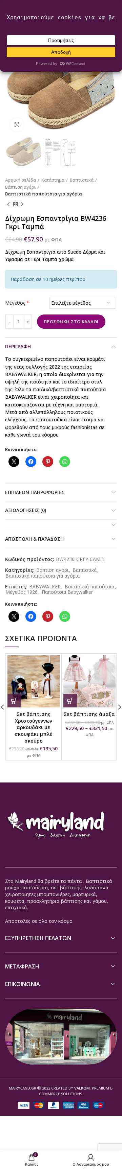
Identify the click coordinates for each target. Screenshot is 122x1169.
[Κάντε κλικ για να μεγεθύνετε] (17, 125)
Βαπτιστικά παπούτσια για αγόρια (43, 194)
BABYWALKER (45, 587)
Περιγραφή (18, 346)
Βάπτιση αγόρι (20, 187)
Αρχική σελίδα (20, 180)
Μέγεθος (17, 303)
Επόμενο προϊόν (22, 204)
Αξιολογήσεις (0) (25, 510)
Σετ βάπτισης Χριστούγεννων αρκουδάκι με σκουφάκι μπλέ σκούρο (33, 727)
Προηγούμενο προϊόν (8, 204)
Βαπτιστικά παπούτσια (89, 587)
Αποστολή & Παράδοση (34, 539)
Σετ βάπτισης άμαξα (89, 714)
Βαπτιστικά (82, 180)
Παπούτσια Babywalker (67, 592)
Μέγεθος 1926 (21, 592)
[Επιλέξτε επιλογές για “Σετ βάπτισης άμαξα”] (70, 700)
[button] (14, 700)
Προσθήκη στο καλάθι (71, 322)
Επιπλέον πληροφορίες (34, 492)
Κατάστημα (52, 180)
